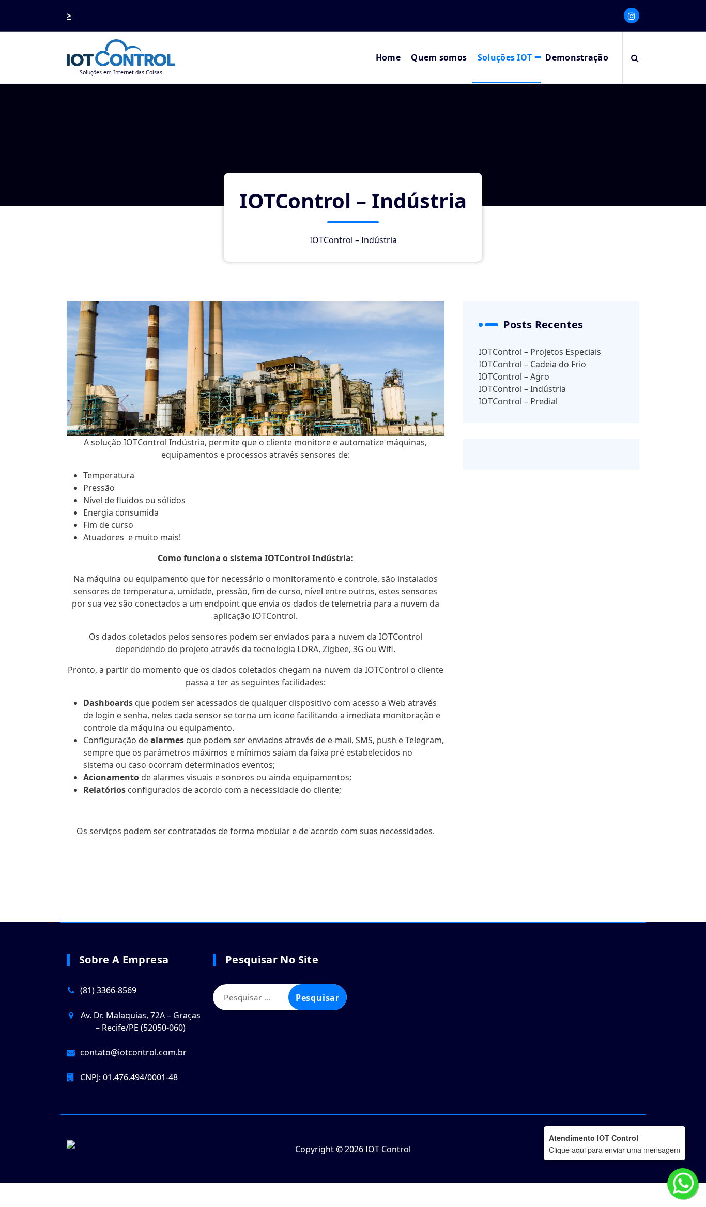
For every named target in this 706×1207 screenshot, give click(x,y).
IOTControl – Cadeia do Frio (532, 364)
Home (388, 57)
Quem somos (439, 57)
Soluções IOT (505, 57)
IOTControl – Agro (514, 376)
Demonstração (576, 57)
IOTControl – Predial (518, 401)
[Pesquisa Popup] (635, 57)
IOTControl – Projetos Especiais (540, 351)
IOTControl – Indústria (522, 389)
